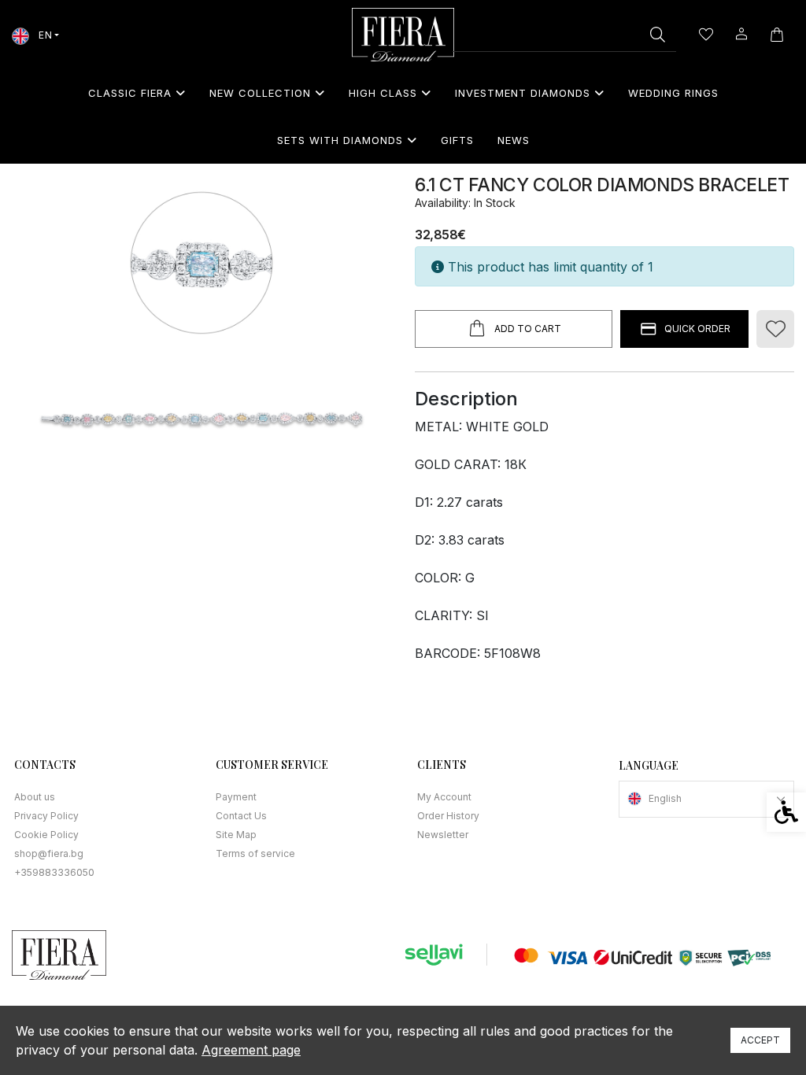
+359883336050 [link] (54, 872)
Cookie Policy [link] (46, 834)
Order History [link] (448, 816)
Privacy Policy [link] (46, 816)
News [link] (513, 140)
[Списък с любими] (705, 35)
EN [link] (43, 35)
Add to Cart (527, 328)
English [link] (665, 798)
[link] (403, 34)
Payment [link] (236, 797)
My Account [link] (444, 797)
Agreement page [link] (251, 1050)
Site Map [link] (236, 834)
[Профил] (741, 33)
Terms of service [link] (255, 853)
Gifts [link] (457, 140)
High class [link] (383, 93)
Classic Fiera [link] (130, 93)
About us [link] (34, 797)
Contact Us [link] (241, 816)
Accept (760, 1040)
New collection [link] (260, 93)
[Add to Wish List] (775, 329)
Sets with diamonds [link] (340, 140)
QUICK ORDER (697, 328)
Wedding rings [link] (673, 93)
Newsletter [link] (442, 834)
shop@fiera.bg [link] (48, 853)
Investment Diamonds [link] (522, 93)
